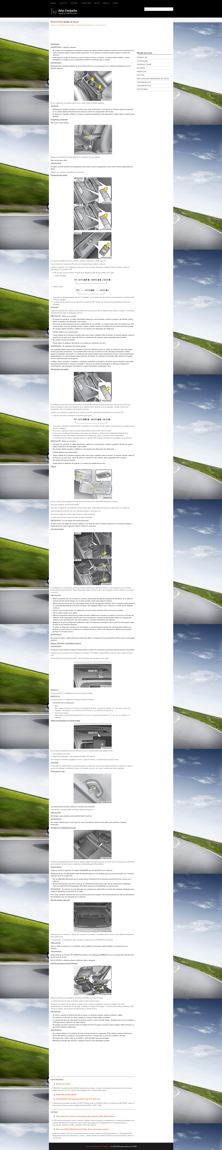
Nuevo (87, 1146)
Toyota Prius (142, 89)
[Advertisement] (93, 35)
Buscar (107, 1146)
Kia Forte (115, 3)
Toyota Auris (74, 3)
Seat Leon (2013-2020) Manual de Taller (153, 79)
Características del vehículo (83, 25)
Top (92, 1146)
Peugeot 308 (63, 3)
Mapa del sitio (99, 1146)
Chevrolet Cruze (86, 3)
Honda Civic (106, 3)
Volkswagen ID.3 (144, 82)
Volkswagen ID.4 (144, 86)
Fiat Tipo (96, 3)
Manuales (53, 3)
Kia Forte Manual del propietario (65, 25)
